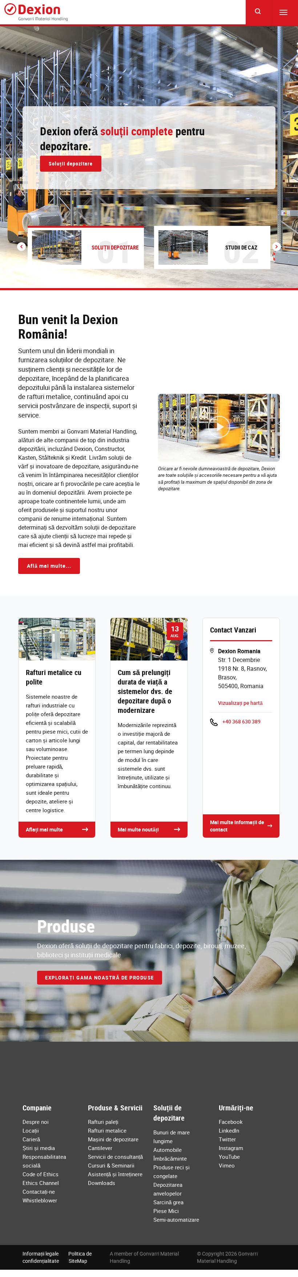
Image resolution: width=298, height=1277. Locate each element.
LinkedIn (229, 1130)
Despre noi (36, 1121)
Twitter (227, 1139)
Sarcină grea (168, 1202)
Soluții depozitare (71, 163)
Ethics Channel (41, 1182)
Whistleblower (40, 1200)
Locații (31, 1130)
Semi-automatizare (176, 1219)
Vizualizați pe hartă (240, 702)
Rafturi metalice (107, 1130)
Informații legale (41, 1253)
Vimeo (227, 1165)
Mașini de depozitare (113, 1139)
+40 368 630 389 (241, 721)
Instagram (231, 1148)
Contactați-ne (39, 1191)
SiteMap (78, 1260)
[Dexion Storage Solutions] (36, 12)
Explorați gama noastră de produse (99, 977)
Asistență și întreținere (115, 1174)
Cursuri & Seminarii (111, 1165)
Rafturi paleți (103, 1121)
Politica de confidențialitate (57, 1257)
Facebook (231, 1121)
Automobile (167, 1149)
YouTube (229, 1156)
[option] (149, 157)
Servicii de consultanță (115, 1156)
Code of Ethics (41, 1174)
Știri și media (39, 1148)
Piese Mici (166, 1210)
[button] (21, 246)
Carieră (31, 1139)
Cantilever (100, 1148)
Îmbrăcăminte (170, 1158)
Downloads (101, 1182)
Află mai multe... (49, 565)
